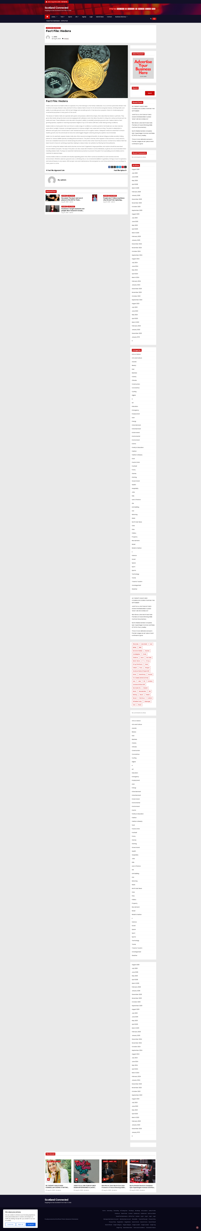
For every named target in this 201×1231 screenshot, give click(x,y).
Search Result (152, 1222)
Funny (134, 470)
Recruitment (136, 540)
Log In (142, 1216)
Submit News (100, 17)
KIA (136, 8)
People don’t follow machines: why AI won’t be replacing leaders (114, 200)
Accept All (30, 1224)
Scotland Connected (56, 7)
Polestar (148, 694)
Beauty (134, 365)
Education (135, 406)
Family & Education (138, 447)
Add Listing (109, 1210)
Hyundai (150, 674)
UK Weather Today (137, 701)
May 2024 (135, 270)
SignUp (84, 17)
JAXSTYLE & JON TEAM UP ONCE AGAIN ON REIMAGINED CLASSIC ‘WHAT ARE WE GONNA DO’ (141, 117)
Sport (133, 567)
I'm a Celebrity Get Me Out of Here (140, 677)
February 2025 (136, 236)
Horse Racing (131, 8)
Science (134, 555)
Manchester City (137, 688)
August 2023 (135, 303)
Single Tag (153, 1225)
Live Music (150, 681)
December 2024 (137, 244)
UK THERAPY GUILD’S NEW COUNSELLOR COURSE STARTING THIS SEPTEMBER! (143, 109)
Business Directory (120, 17)
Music (133, 518)
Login (91, 17)
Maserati (145, 688)
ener (133, 418)
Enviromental (136, 436)
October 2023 (136, 296)
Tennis (134, 578)
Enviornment (136, 432)
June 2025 (135, 221)
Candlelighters (136, 654)
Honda (134, 674)
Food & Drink (136, 462)
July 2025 (135, 218)
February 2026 (136, 192)
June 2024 (135, 266)
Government (136, 481)
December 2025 (137, 199)
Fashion (134, 451)
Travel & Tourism (137, 581)
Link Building (135, 507)
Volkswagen (147, 701)
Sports (70, 17)
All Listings (131, 1210)
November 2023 (137, 292)
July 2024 (135, 262)
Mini (150, 691)
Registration (120, 1222)
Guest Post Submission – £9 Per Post (57, 21)
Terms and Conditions (139, 1227)
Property (134, 537)
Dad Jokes (148, 8)
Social (133, 559)
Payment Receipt (143, 1219)
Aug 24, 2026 (51, 1190)
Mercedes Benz (142, 691)
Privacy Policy (152, 1219)
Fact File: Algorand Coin (56, 170)
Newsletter (134, 1219)
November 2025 (137, 203)
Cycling (134, 391)
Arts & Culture (136, 354)
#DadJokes (141, 8)
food (133, 459)
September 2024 (137, 255)
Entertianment (136, 429)
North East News (137, 522)
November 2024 (137, 248)
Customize (10, 1224)
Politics (134, 533)
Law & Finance (50, 27)
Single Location (136, 1225)
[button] (151, 19)
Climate (134, 380)
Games (134, 473)
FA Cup (148, 661)
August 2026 (135, 169)
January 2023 (136, 330)
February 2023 (136, 326)
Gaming (134, 477)
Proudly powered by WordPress (53, 1219)
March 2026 (135, 188)
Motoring (134, 514)
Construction (136, 384)
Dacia (142, 657)
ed (132, 403)
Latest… (54, 17)
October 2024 (136, 251)
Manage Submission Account (111, 1219)
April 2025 (135, 229)
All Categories (123, 1210)
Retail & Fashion (137, 548)
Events (134, 444)
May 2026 (135, 180)
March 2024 (135, 277)
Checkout (117, 1213)
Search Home (135, 1222)
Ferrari (146, 664)
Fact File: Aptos (119, 170)
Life (76, 17)
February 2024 (136, 281)
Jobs (133, 492)
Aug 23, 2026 (135, 1190)
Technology (57, 27)
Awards (134, 362)
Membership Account (125, 1219)
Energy (134, 421)
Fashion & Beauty (137, 455)
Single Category (117, 1225)
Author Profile (152, 1210)
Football (134, 466)
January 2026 (136, 195)
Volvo (134, 704)
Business (64, 195)
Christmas (135, 657)
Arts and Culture (137, 358)
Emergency (135, 410)
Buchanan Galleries (137, 650)
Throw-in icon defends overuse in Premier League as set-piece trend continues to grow (142, 141)
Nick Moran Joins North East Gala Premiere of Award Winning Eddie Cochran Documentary (142, 125)
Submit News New (127, 1227)
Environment (136, 440)
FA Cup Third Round (137, 664)
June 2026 (135, 177)
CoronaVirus (135, 388)
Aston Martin (144, 644)
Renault (135, 698)
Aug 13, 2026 (106, 202)
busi (133, 369)
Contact (109, 17)
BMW (140, 647)
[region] (20, 1218)
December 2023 (137, 289)
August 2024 (135, 259)
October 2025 (136, 206)
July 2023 (134, 307)
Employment (136, 414)
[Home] (47, 17)
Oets (133, 526)
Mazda (134, 691)
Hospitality (135, 488)
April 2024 (135, 274)
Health (134, 485)
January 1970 (136, 337)
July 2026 (135, 173)
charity (144, 654)
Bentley (134, 647)
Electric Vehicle (120, 8)
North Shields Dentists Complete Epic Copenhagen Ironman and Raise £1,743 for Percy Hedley (143, 133)
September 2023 (137, 300)
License (137, 1216)
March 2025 (135, 233)
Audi (151, 644)
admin (55, 36)
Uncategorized (136, 585)
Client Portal (124, 1213)
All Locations (144, 1210)
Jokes (139, 681)
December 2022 (137, 333)
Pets (133, 529)
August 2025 (135, 214)
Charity (134, 377)
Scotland (150, 698)
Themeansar (75, 1219)
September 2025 (137, 210)
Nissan (141, 694)
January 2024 (136, 285)
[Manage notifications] (197, 1227)
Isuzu (134, 681)
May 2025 (135, 225)
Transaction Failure (151, 1227)
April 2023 (135, 318)
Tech (62, 17)
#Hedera (66, 38)
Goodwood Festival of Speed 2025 (141, 671)
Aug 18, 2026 (65, 202)
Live (133, 511)
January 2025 (136, 240)
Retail (133, 544)
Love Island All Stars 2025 (139, 684)
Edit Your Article (152, 1213)
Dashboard (137, 1213)
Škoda (153, 8)
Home (104, 1210)
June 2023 (135, 311)
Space (134, 563)
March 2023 (135, 322)
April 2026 (135, 184)
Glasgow (147, 667)
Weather (134, 589)
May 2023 (135, 315)
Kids (133, 496)
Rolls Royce (142, 698)
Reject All (20, 1224)
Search (135, 88)
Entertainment (136, 425)
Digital (134, 395)
